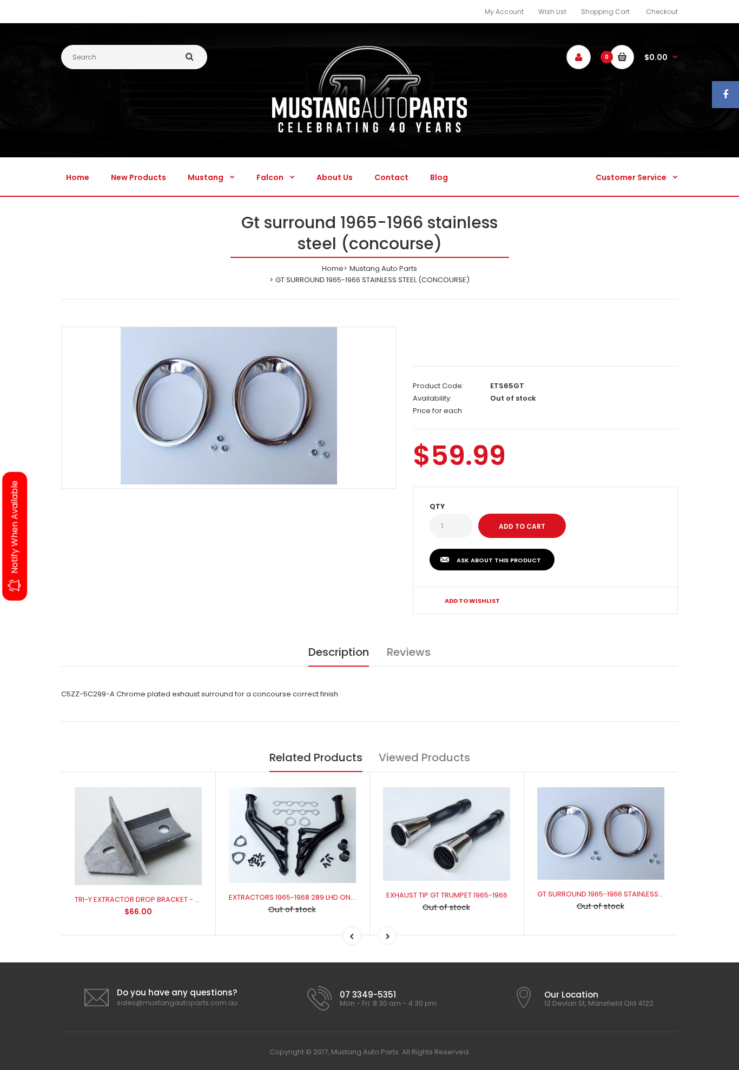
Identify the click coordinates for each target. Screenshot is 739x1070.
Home (333, 268)
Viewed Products (424, 757)
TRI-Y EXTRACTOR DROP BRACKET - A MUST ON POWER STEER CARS (188, 899)
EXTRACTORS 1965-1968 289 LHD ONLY (293, 897)
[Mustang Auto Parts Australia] (369, 130)
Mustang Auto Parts (383, 268)
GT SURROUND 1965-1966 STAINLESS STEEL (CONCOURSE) (634, 894)
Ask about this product (499, 560)
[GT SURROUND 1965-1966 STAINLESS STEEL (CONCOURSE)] (229, 405)
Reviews (409, 652)
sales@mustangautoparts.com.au (177, 1003)
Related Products (315, 757)
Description (338, 652)
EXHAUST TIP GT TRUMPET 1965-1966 (446, 895)
